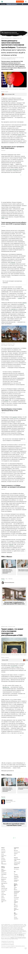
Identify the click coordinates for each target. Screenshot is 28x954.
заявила (24, 302)
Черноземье (3, 894)
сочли (22, 246)
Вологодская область (3, 879)
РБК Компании (16, 904)
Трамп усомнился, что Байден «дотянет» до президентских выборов (13, 486)
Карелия (2, 897)
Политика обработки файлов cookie (8, 947)
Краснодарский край (4, 884)
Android (15, 917)
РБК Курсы (16, 906)
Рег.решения (16, 897)
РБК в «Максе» (6, 556)
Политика (3, 150)
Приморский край (3, 901)
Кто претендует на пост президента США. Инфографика (12, 147)
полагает (11, 544)
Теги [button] (6, 578)
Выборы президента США (6, 38)
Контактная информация (16, 876)
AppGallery (16, 918)
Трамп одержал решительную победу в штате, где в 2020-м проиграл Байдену (13, 223)
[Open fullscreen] (24, 328)
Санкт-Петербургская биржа (20, 937)
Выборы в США (4, 626)
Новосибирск (3, 874)
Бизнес (2, 854)
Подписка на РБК (17, 862)
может (19, 134)
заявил (3, 216)
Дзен (15, 855)
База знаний (3, 861)
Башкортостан (4, 877)
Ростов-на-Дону (4, 889)
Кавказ (2, 896)
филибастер (6, 687)
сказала (20, 298)
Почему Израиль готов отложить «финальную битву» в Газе (11, 409)
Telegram (16, 853)
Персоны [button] (11, 578)
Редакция (15, 878)
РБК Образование (3, 863)
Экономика (3, 850)
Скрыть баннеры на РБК (17, 860)
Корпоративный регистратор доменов (16, 892)
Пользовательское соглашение (7, 944)
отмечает (12, 262)
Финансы (3, 858)
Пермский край (4, 888)
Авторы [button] (3, 578)
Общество (3, 852)
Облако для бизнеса (15, 888)
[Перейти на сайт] (14, 33)
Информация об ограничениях (7, 941)
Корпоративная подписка (17, 864)
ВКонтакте (16, 850)
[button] (14, 33)
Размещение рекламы (16, 880)
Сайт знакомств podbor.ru (16, 901)
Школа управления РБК (16, 909)
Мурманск (3, 899)
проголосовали (14, 169)
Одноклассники (17, 851)
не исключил (14, 665)
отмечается (14, 309)
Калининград (3, 881)
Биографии (3, 859)
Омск (2, 875)
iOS (14, 915)
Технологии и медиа (3, 856)
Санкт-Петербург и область (3, 870)
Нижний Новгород (3, 886)
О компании (16, 874)
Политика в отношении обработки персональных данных (13, 945)
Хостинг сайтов (15, 895)
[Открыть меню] (26, 1)
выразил (15, 417)
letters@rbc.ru (21, 934)
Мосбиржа (13, 937)
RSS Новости (16, 868)
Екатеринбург (4, 872)
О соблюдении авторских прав (7, 942)
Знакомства (16, 898)
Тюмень (2, 892)
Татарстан (3, 891)
